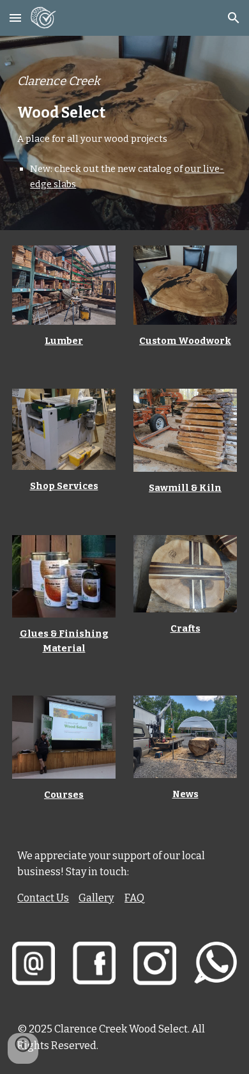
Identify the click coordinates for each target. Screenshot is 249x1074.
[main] (124, 133)
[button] (15, 17)
